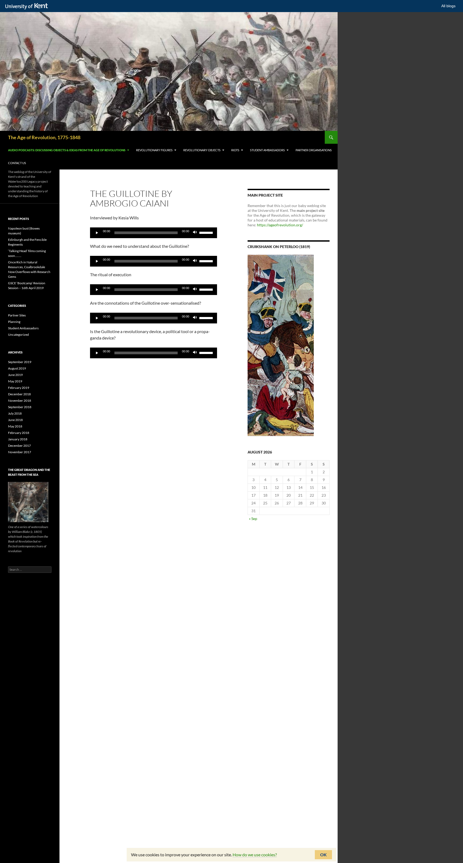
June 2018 (15, 420)
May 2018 (15, 426)
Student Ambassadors (267, 150)
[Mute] (195, 232)
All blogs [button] (448, 6)
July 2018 (15, 413)
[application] (153, 232)
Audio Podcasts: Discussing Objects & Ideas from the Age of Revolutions (66, 150)
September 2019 (19, 362)
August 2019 (17, 368)
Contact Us (17, 163)
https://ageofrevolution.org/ (280, 225)
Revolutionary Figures (154, 150)
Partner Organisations (314, 150)
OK (323, 854)
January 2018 (17, 439)
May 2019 (15, 381)
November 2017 (19, 452)
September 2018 (19, 407)
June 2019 (15, 375)
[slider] (206, 232)
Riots (235, 150)
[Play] (97, 232)
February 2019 (18, 388)
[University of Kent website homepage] (28, 6)
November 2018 (19, 401)
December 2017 (19, 446)
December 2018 (19, 394)
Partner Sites (17, 315)
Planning (14, 322)
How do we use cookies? (255, 854)
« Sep (253, 518)
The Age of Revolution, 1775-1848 (44, 137)
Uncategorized (18, 335)
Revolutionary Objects (202, 150)
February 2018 (18, 433)
